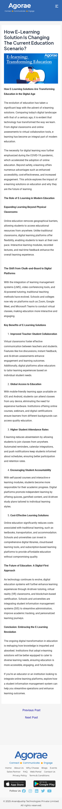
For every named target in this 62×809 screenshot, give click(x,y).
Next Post (31, 717)
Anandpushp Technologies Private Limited (35, 801)
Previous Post (31, 710)
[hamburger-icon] (56, 6)
